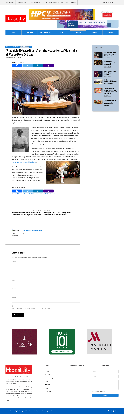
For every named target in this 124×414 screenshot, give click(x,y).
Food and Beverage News (12, 46)
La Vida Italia (32, 193)
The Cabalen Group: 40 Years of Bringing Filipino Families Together (110, 103)
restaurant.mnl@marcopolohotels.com (24, 162)
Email (14, 289)
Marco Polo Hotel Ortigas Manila (45, 193)
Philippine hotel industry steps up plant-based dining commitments (110, 63)
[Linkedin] (38, 65)
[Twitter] (28, 65)
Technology (73, 2)
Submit (105, 395)
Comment (14, 261)
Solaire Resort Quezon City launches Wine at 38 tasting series (110, 54)
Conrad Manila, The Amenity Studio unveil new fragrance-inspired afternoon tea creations (110, 92)
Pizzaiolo (56, 193)
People (55, 2)
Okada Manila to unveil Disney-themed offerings (110, 73)
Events (66, 2)
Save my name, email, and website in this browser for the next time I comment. (32, 308)
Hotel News (37, 2)
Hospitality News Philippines (14, 57)
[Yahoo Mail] (48, 65)
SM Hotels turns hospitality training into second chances (110, 81)
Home (31, 2)
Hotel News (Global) (47, 2)
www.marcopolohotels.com (31, 167)
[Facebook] (17, 65)
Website (14, 297)
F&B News (60, 2)
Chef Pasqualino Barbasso (22, 193)
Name (13, 280)
